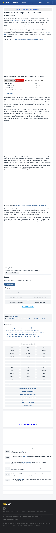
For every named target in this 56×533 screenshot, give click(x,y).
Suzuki (44, 379)
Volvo (28, 384)
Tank (12, 382)
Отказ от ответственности (10, 519)
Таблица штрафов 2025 (28, 402)
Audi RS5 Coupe (9, 270)
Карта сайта (31, 511)
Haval (12, 361)
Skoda (12, 379)
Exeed (44, 356)
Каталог (24, 2)
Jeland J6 (21, 479)
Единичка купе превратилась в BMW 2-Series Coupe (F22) (22, 330)
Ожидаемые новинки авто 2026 (28, 394)
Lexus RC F (37, 270)
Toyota (28, 382)
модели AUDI (25, 456)
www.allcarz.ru (14, 316)
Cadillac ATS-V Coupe (28, 270)
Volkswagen (12, 384)
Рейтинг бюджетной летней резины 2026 (28, 9)
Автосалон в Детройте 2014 (24, 318)
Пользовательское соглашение (32, 516)
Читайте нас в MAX (28, 306)
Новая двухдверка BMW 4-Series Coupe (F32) (19, 328)
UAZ (44, 382)
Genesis (44, 359)
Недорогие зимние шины (16, 297)
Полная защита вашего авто (27, 424)
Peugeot (12, 376)
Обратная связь (15, 511)
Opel (44, 373)
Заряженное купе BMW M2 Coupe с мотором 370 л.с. (21, 334)
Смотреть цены (38, 80)
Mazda (28, 370)
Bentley (12, 350)
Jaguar (28, 364)
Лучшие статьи (28, 405)
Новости (15, 2)
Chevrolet (12, 356)
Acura (12, 347)
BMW (28, 350)
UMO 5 (12, 468)
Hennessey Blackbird (27, 462)
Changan (28, 353)
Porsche (28, 376)
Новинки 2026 (33, 2)
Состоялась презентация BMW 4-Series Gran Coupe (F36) (22, 336)
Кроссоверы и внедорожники (28, 397)
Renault (44, 376)
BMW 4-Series (12, 318)
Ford (12, 359)
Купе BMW (34, 318)
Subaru (28, 379)
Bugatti (44, 350)
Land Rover (43, 367)
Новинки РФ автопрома (40, 292)
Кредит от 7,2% (29, 80)
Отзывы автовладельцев (16, 302)
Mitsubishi (12, 373)
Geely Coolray (19, 451)
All (6, 2)
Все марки (44, 384)
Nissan (28, 373)
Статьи (48, 2)
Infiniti (12, 364)
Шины (40, 2)
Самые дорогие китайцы (40, 297)
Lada (28, 367)
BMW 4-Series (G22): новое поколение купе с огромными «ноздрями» (26, 332)
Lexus (12, 370)
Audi (28, 347)
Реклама (24, 511)
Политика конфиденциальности (12, 516)
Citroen (28, 356)
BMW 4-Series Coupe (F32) (19, 20)
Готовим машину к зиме (16, 292)
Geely (28, 359)
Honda (28, 361)
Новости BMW (41, 318)
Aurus (44, 347)
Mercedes (44, 370)
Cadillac (12, 353)
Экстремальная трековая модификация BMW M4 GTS (30, 205)
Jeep (44, 364)
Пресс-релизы (41, 511)
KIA (12, 367)
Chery (44, 353)
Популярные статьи (40, 302)
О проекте (6, 511)
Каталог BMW (9, 93)
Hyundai (44, 361)
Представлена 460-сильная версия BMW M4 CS (28, 39)
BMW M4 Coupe (18, 270)
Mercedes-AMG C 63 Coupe (12, 272)
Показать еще (9, 284)
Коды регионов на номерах (28, 400)
